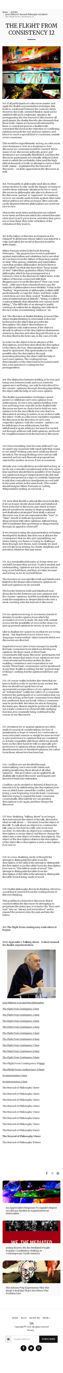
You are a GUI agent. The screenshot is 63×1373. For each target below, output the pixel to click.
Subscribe (48, 1339)
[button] (59, 5)
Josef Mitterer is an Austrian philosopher (23, 1002)
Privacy (30, 1330)
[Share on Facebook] (46, 1173)
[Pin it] (58, 1173)
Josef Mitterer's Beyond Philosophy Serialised (26, 14)
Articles (14, 12)
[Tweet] (52, 1173)
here (36, 1008)
